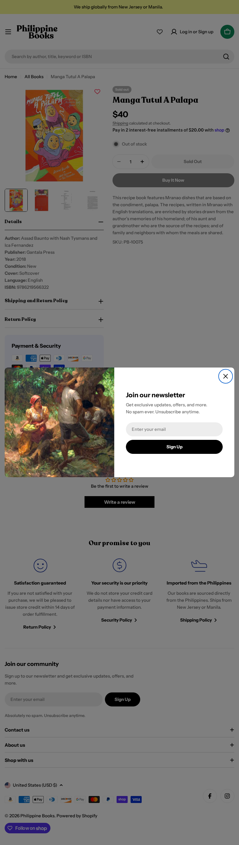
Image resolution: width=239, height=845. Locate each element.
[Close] (225, 376)
